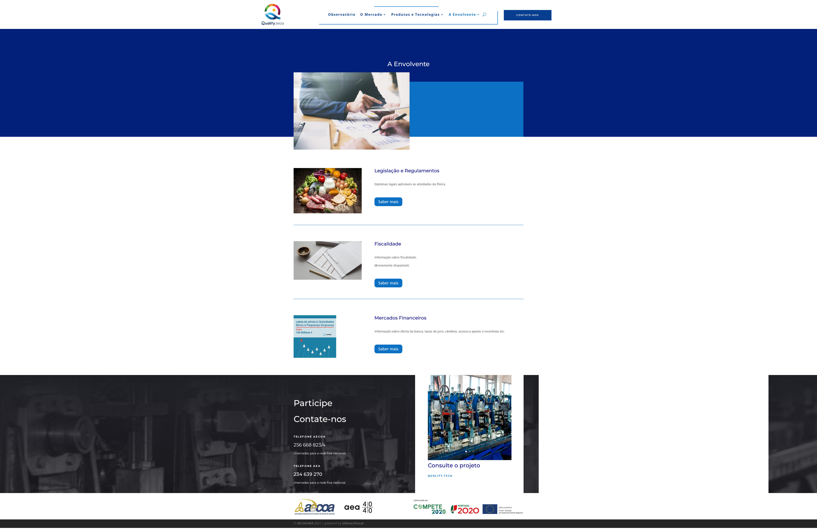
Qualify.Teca (440, 476)
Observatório (342, 15)
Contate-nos (527, 15)
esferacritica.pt (353, 523)
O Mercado (371, 15)
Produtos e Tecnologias (415, 15)
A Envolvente (462, 15)
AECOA (302, 523)
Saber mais (388, 201)
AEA (310, 523)
